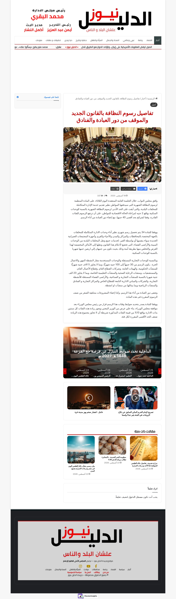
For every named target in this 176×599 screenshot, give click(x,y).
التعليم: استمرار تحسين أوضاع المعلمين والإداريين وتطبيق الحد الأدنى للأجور (112, 353)
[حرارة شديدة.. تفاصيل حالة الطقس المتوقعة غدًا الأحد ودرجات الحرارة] (143, 448)
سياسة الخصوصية (74, 572)
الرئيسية (151, 98)
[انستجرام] (80, 566)
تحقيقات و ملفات (53, 40)
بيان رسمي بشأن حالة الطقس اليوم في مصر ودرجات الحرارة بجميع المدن (82, 468)
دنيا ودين (68, 40)
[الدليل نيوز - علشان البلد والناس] (88, 18)
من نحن (106, 572)
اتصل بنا (88, 572)
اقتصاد (149, 40)
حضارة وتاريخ (81, 40)
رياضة (140, 40)
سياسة (122, 569)
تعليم (112, 340)
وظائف (97, 572)
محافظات (96, 569)
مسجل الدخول (136, 497)
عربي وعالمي (128, 40)
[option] (112, 352)
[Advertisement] (88, 71)
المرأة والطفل (96, 40)
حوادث (86, 569)
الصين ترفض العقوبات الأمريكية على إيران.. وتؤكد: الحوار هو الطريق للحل (126, 47)
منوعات (39, 40)
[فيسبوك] (96, 566)
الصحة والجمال (112, 40)
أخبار (158, 40)
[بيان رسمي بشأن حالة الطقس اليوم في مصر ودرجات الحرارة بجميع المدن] (81, 449)
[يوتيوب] (88, 566)
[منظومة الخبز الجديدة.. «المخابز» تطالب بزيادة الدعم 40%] (112, 445)
